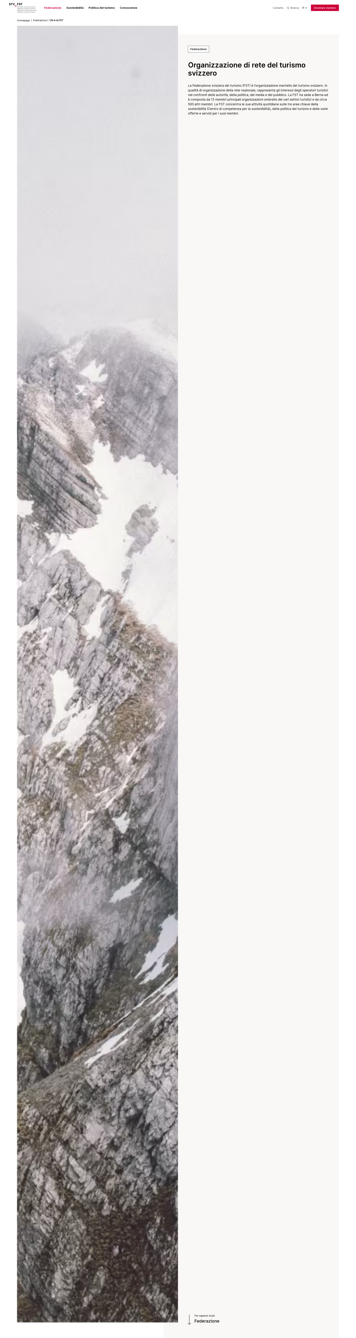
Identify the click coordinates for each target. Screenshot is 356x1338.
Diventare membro (325, 7)
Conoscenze (128, 7)
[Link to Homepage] (27, 8)
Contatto (278, 7)
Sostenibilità (75, 7)
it (303, 7)
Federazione (52, 7)
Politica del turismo (102, 7)
